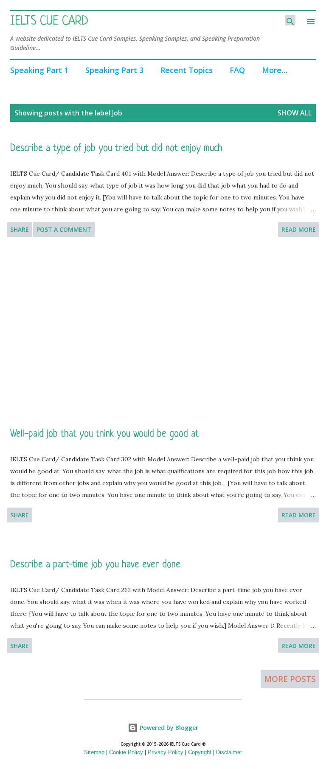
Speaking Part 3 (114, 70)
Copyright (199, 752)
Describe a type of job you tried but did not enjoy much (116, 148)
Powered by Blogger (168, 728)
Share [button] (19, 229)
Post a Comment (64, 229)
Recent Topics (186, 70)
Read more (298, 229)
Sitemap (94, 752)
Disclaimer (229, 752)
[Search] (290, 20)
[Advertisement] (163, 332)
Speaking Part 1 (39, 70)
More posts (290, 679)
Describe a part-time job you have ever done (95, 565)
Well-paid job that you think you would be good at (104, 434)
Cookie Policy (126, 752)
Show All (295, 113)
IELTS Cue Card (49, 21)
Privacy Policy (165, 752)
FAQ (237, 70)
